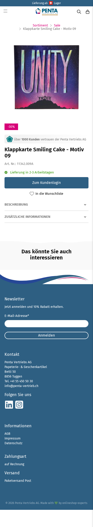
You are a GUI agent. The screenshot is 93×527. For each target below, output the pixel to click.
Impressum (13, 438)
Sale (57, 25)
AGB (7, 434)
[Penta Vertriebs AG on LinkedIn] (9, 408)
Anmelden (46, 335)
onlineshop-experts (74, 503)
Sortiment (40, 25)
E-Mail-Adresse (17, 316)
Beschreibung (16, 204)
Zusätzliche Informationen (27, 217)
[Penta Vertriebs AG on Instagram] (19, 408)
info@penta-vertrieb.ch (21, 386)
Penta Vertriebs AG (27, 503)
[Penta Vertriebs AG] (46, 11)
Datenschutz (13, 443)
